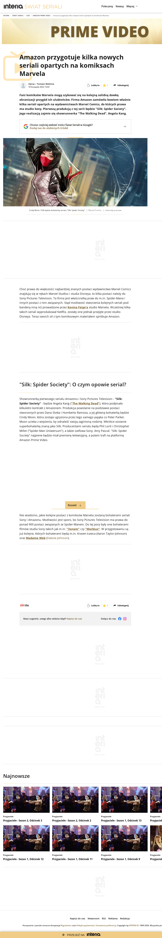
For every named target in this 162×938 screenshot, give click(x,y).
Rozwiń (72, 505)
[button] (132, 6)
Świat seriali (17, 15)
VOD (28, 15)
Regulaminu (66, 925)
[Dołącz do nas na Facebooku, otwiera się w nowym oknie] (119, 619)
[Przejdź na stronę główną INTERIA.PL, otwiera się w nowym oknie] (13, 6)
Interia (6, 15)
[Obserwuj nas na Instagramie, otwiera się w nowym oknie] (124, 619)
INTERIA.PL (134, 925)
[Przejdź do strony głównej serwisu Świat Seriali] (43, 6)
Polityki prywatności (86, 925)
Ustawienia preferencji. (106, 925)
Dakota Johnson (57, 538)
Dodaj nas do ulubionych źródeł (61, 128)
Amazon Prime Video (41, 15)
